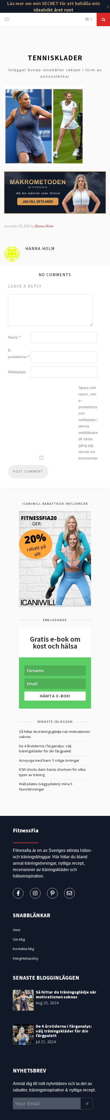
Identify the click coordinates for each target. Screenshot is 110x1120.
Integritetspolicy (25, 958)
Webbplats (17, 372)
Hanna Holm (44, 226)
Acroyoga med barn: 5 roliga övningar (49, 760)
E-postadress (18, 353)
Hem (16, 929)
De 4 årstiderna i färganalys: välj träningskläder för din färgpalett (45, 749)
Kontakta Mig (23, 948)
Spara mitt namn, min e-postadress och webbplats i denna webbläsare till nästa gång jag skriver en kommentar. (88, 423)
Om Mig (19, 939)
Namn (14, 337)
